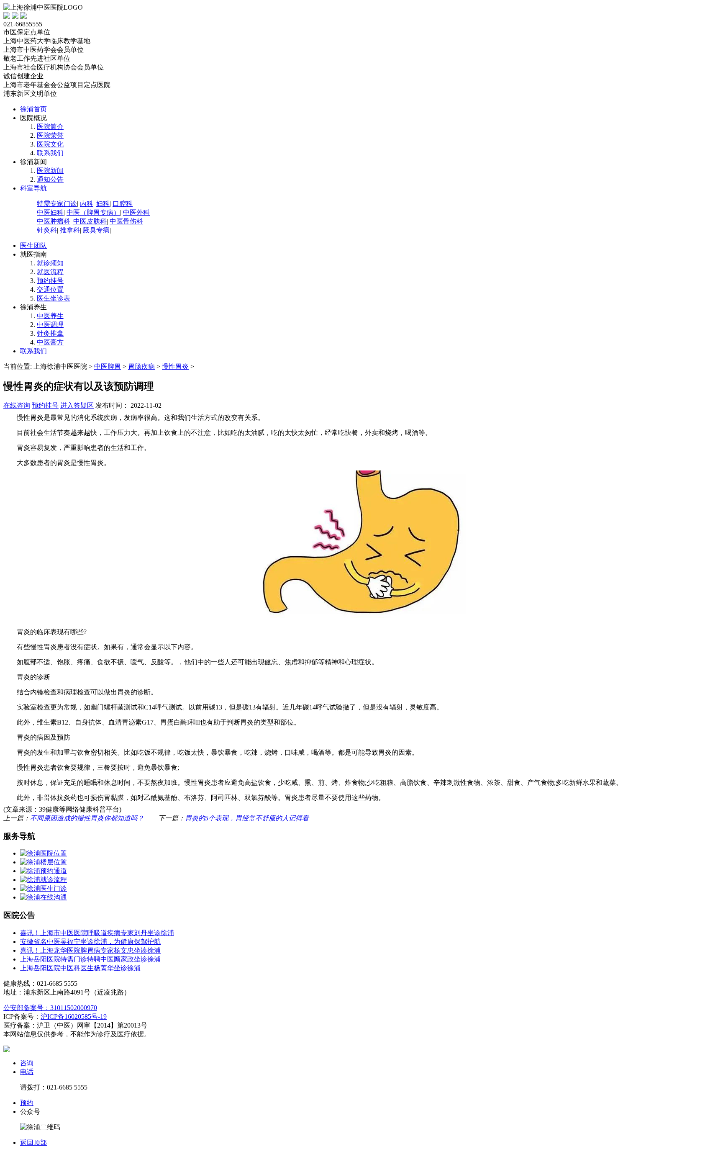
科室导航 (33, 188)
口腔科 (123, 203)
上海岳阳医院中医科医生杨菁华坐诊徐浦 (80, 968)
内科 (86, 203)
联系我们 (50, 153)
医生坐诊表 (53, 298)
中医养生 (50, 315)
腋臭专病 (96, 230)
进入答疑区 (77, 405)
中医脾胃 (107, 366)
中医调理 (50, 324)
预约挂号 (50, 280)
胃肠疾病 (141, 366)
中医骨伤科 (126, 221)
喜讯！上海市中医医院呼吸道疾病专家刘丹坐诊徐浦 (97, 932)
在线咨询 (16, 405)
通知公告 (50, 179)
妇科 (103, 203)
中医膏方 (50, 342)
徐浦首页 (33, 109)
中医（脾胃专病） (93, 212)
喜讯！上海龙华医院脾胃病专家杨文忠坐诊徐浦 (90, 950)
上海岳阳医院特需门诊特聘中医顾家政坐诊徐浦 (90, 959)
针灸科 (47, 230)
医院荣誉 (50, 135)
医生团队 (33, 245)
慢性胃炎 (175, 366)
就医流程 (50, 271)
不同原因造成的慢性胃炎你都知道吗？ (87, 818)
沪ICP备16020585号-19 (74, 1016)
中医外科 (136, 212)
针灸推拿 (50, 333)
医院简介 (50, 126)
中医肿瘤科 (53, 221)
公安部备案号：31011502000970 (50, 1007)
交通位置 (50, 289)
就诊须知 (50, 263)
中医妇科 (50, 212)
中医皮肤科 (90, 221)
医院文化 (50, 144)
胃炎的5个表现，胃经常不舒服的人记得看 (247, 818)
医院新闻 (50, 170)
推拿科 (70, 230)
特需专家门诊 (57, 203)
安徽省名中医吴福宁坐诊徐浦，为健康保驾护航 (90, 941)
